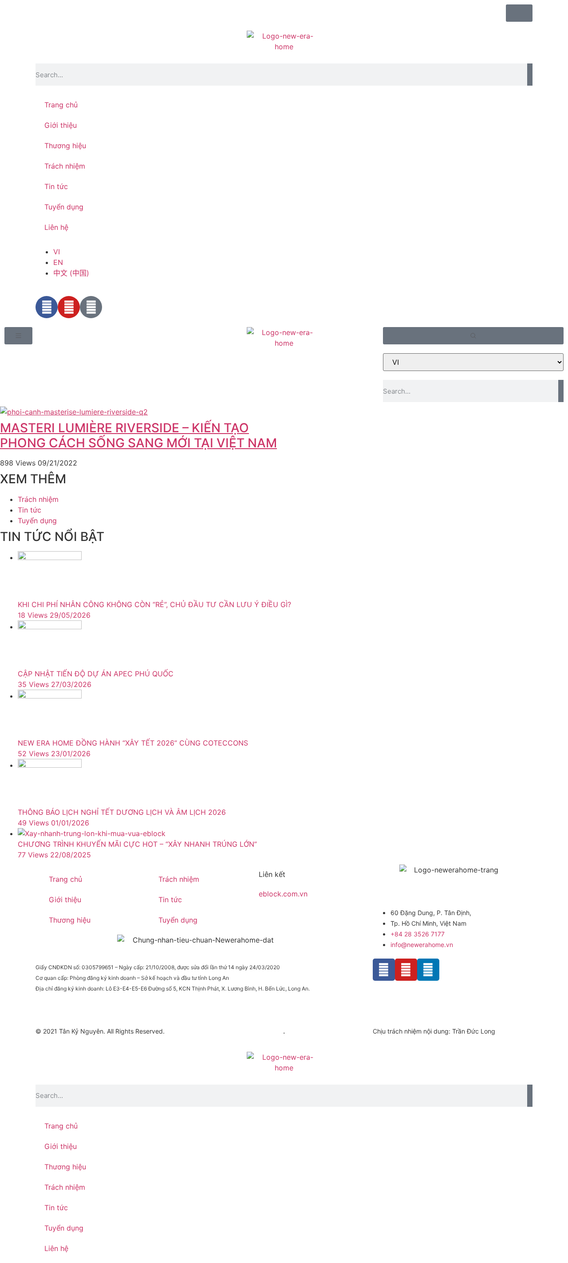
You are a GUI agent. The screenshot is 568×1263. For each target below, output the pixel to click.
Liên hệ (56, 227)
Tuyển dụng (63, 206)
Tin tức (56, 186)
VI (56, 251)
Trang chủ (61, 104)
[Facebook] (384, 970)
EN (58, 262)
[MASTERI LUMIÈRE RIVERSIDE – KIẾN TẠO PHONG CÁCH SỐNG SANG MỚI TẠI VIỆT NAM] (142, 412)
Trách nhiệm (64, 166)
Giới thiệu (60, 125)
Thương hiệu (65, 145)
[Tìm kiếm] (529, 74)
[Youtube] (406, 970)
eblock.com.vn (283, 893)
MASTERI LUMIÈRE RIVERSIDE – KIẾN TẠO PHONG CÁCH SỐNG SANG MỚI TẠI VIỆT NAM (138, 435)
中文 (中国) (71, 272)
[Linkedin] (428, 970)
